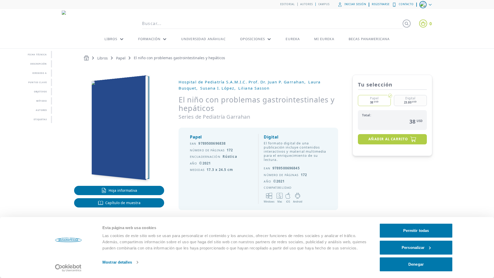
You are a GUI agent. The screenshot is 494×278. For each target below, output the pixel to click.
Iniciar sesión (355, 4)
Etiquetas (40, 119)
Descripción (38, 63)
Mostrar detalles (117, 262)
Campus (324, 4)
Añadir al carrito (388, 139)
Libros (102, 58)
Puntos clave (37, 82)
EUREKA (293, 39)
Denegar (416, 264)
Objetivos (40, 91)
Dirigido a (39, 73)
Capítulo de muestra (122, 202)
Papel (121, 58)
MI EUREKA (324, 39)
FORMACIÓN (149, 39)
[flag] (426, 5)
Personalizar (413, 247)
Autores (306, 4)
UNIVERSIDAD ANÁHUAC (203, 39)
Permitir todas (416, 230)
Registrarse (381, 4)
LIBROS (111, 39)
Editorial (287, 4)
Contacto (406, 4)
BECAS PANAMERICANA (369, 39)
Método (41, 100)
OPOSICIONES (252, 39)
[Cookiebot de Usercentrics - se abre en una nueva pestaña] (68, 268)
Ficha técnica (37, 54)
